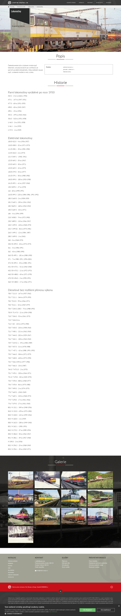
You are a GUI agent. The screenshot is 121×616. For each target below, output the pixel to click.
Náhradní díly (66, 563)
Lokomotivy (31, 7)
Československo (21, 7)
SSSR (9, 568)
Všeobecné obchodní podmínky (98, 563)
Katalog (81, 2)
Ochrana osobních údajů (96, 565)
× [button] (119, 606)
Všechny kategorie (13, 574)
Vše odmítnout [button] (106, 610)
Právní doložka (93, 561)
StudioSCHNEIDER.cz (42, 587)
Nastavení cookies (94, 567)
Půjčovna (64, 561)
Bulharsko (11, 570)
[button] (41, 614)
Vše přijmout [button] (87, 610)
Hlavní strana (71, 2)
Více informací (53, 611)
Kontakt (108, 2)
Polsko (10, 565)
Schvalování (65, 565)
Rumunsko (11, 572)
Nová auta (99, 2)
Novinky (90, 2)
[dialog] (60, 610)
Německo (10, 563)
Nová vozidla (65, 567)
